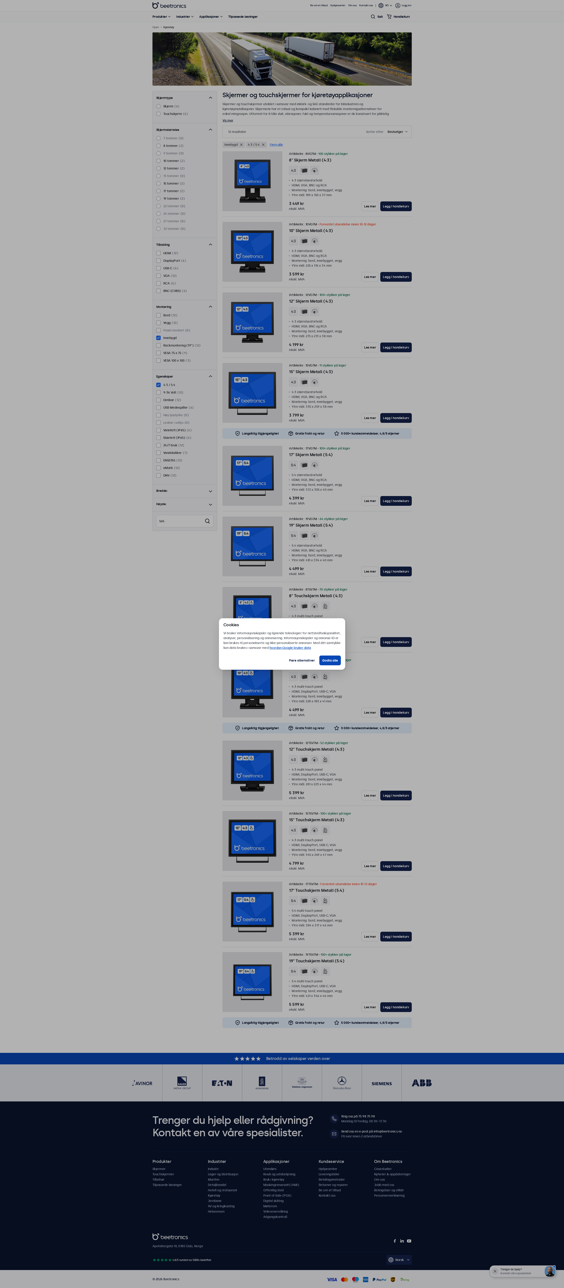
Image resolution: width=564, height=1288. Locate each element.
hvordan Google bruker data (290, 647)
